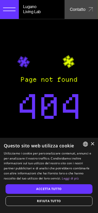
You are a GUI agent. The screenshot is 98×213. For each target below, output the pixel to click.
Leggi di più (70, 178)
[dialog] (49, 175)
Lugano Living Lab (32, 9)
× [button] (92, 144)
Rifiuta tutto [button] (49, 201)
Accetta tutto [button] (49, 189)
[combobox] (85, 144)
